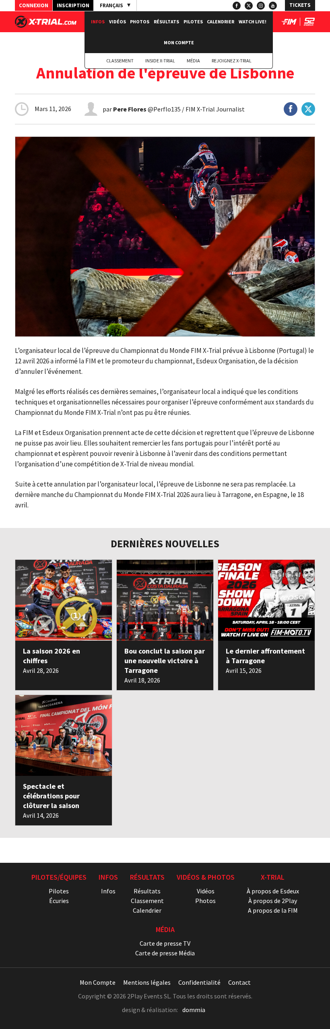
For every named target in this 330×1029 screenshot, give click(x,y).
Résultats (166, 22)
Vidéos (117, 22)
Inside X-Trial (160, 61)
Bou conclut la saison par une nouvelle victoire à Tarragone (164, 660)
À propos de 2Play (272, 901)
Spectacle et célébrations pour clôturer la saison (51, 796)
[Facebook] (237, 6)
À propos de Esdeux (273, 891)
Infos (98, 22)
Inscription (73, 5)
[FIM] (289, 23)
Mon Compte (179, 42)
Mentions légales (147, 982)
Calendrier (220, 22)
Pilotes (193, 22)
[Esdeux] (309, 23)
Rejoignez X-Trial (232, 61)
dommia (193, 1010)
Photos (139, 22)
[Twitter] (249, 6)
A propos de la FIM (273, 910)
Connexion (33, 5)
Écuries (59, 901)
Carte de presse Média (165, 953)
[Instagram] (261, 6)
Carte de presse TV (165, 943)
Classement (120, 61)
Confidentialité (199, 982)
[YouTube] (273, 6)
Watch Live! (252, 22)
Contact (239, 982)
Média (193, 61)
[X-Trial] (45, 25)
